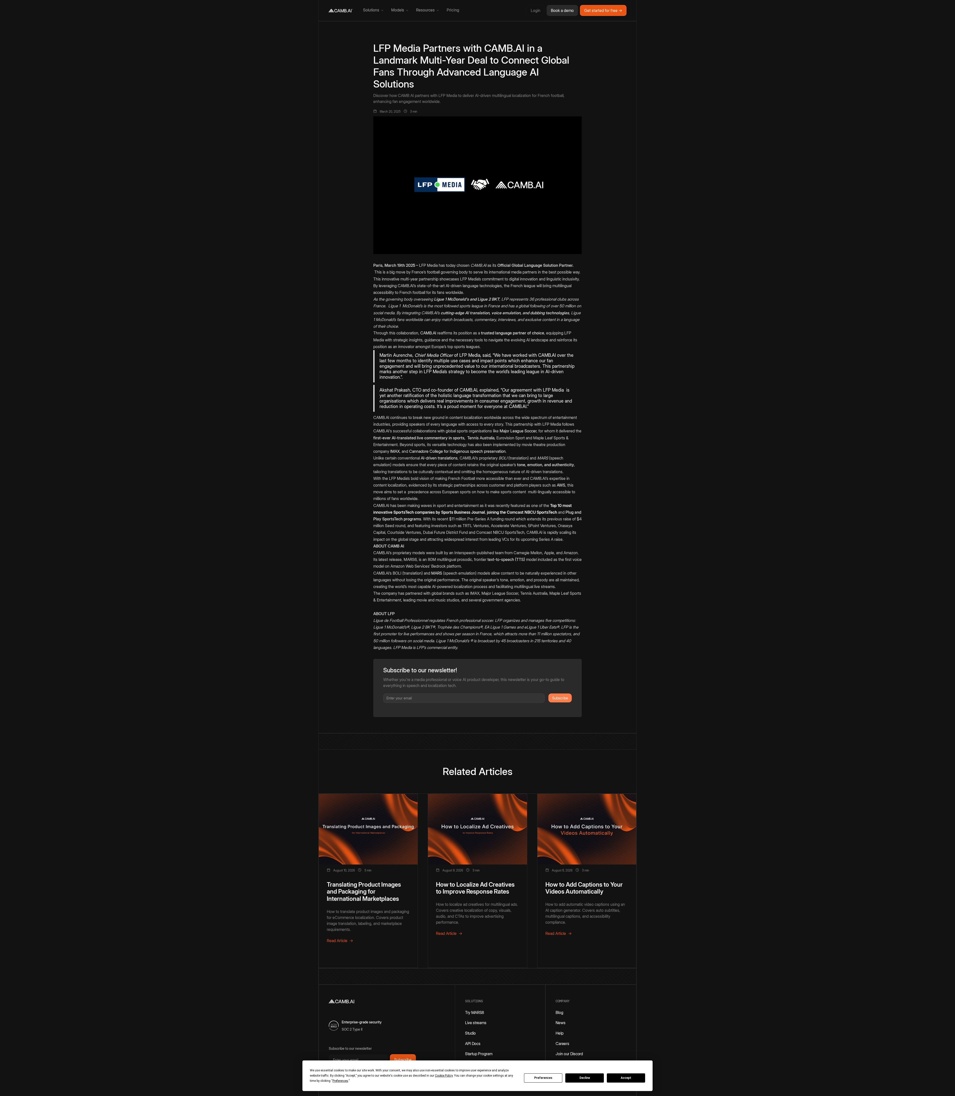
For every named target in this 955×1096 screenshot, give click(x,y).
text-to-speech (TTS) (506, 559)
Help (559, 1033)
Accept (626, 1078)
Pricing (453, 10)
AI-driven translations (439, 458)
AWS (561, 485)
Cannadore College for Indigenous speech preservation (457, 451)
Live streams (475, 1022)
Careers (562, 1043)
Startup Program (478, 1053)
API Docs (472, 1043)
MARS (436, 573)
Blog (559, 1012)
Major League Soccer (518, 430)
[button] (373, 10)
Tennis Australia (480, 437)
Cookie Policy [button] (444, 1075)
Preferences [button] (340, 1081)
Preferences (543, 1078)
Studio (470, 1033)
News (560, 1022)
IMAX (395, 451)
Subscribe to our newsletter (350, 1048)
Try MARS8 (474, 1012)
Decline (584, 1078)
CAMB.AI (428, 332)
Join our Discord (569, 1053)
